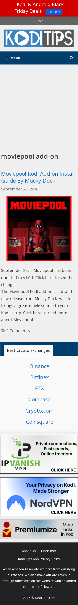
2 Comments (18, 330)
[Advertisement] (39, 106)
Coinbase (39, 399)
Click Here (54, 12)
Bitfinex (39, 377)
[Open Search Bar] (71, 57)
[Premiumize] (39, 529)
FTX (39, 388)
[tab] (28, 350)
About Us (29, 551)
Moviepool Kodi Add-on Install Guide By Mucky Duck (38, 177)
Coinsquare (39, 421)
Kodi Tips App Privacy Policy (39, 559)
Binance (39, 366)
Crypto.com (40, 410)
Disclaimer (48, 551)
